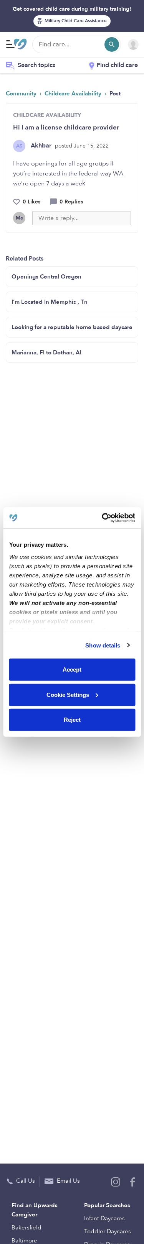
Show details (102, 645)
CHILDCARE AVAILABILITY (47, 115)
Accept (72, 669)
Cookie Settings (67, 694)
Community (22, 93)
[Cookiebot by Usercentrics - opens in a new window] (102, 518)
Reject (72, 719)
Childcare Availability (74, 93)
